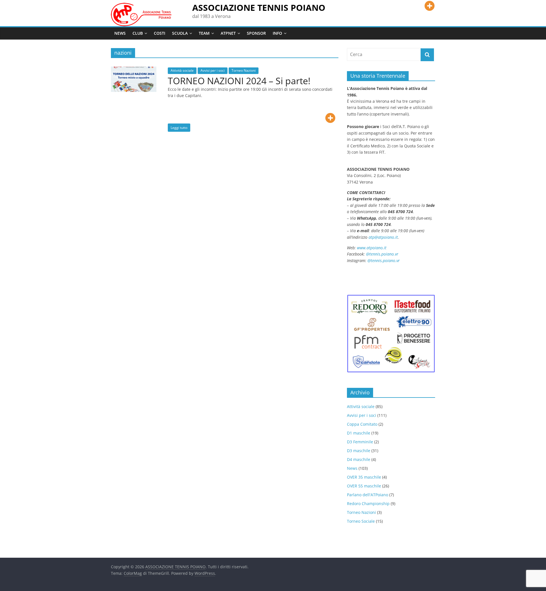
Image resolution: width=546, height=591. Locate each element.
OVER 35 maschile (364, 477)
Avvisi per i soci (212, 70)
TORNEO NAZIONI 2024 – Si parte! (239, 81)
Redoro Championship (368, 503)
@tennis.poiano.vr (383, 254)
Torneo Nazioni (243, 70)
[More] (430, 6)
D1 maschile (358, 433)
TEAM (204, 33)
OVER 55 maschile (364, 486)
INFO (277, 33)
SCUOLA (180, 33)
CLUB (138, 33)
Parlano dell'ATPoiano (367, 494)
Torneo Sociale (361, 521)
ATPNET (228, 33)
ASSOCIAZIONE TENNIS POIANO (258, 7)
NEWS (120, 33)
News (352, 468)
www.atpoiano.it (371, 247)
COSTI (159, 33)
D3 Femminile (360, 441)
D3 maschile (358, 450)
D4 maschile (358, 459)
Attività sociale (182, 70)
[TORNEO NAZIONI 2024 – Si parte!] (133, 70)
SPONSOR (256, 33)
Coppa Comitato (362, 424)
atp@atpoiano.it (383, 237)
